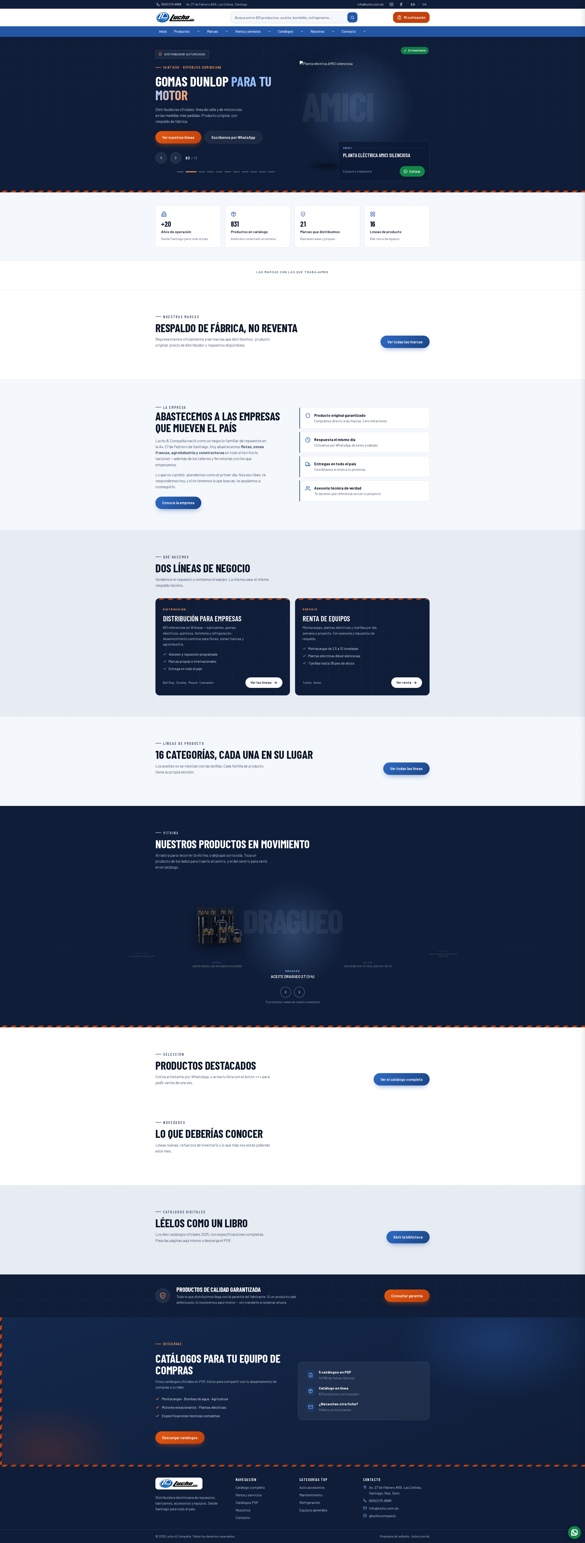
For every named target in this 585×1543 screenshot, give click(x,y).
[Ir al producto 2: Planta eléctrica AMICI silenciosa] (189, 172)
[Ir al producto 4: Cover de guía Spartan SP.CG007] (210, 172)
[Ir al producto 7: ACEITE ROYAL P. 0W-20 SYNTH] (236, 172)
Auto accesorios (312, 1487)
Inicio (163, 31)
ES (413, 4)
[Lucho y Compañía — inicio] (175, 17)
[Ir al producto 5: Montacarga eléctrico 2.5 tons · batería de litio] (219, 172)
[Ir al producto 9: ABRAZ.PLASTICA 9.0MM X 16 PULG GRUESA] (253, 172)
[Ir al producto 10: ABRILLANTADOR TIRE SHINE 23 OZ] (262, 172)
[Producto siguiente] (175, 158)
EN (425, 4)
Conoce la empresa (178, 503)
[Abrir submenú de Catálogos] (302, 31)
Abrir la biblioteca (408, 1237)
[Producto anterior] (161, 158)
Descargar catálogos (180, 1437)
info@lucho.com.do (371, 4)
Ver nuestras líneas (178, 137)
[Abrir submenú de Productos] (198, 31)
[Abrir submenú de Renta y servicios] (269, 31)
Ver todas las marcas (405, 342)
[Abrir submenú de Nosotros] (333, 31)
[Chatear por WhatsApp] (574, 1532)
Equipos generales (313, 1510)
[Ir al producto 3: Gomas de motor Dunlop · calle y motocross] (199, 172)
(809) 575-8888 (171, 4)
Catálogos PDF (247, 1502)
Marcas (212, 31)
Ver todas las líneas (406, 768)
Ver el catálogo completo (401, 1079)
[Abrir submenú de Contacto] (364, 31)
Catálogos (285, 31)
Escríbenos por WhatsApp (233, 137)
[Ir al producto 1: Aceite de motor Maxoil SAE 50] (180, 172)
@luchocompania (382, 1515)
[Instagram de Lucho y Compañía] (391, 4)
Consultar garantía (407, 1296)
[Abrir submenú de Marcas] (227, 31)
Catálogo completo (250, 1487)
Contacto (349, 31)
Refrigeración (309, 1502)
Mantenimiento (310, 1495)
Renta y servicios (248, 31)
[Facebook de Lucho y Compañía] (401, 4)
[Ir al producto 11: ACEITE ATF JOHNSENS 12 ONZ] (271, 172)
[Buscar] (352, 17)
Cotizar (415, 171)
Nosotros (317, 31)
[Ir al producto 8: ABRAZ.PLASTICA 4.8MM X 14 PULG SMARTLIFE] (245, 172)
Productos (182, 31)
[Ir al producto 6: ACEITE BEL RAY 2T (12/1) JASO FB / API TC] (227, 172)
